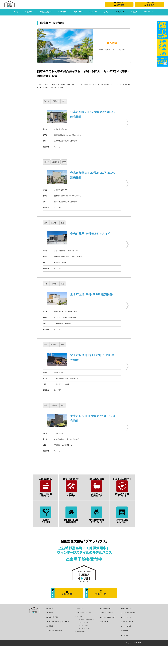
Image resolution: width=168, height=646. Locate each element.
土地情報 (126, 635)
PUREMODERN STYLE (86, 619)
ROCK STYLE (83, 625)
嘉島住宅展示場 (52, 617)
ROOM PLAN (81, 631)
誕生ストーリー (128, 608)
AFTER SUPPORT (108, 617)
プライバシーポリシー (54, 630)
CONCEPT (81, 608)
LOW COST (105, 621)
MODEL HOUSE (107, 613)
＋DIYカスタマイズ (129, 613)
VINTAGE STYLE (84, 628)
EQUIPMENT (106, 608)
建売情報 (126, 630)
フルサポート (127, 617)
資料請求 (50, 608)
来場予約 (50, 613)
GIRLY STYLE (83, 622)
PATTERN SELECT (84, 613)
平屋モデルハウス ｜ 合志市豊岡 (58, 621)
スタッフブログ (128, 621)
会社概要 (50, 626)
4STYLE (79, 616)
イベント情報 (127, 626)
